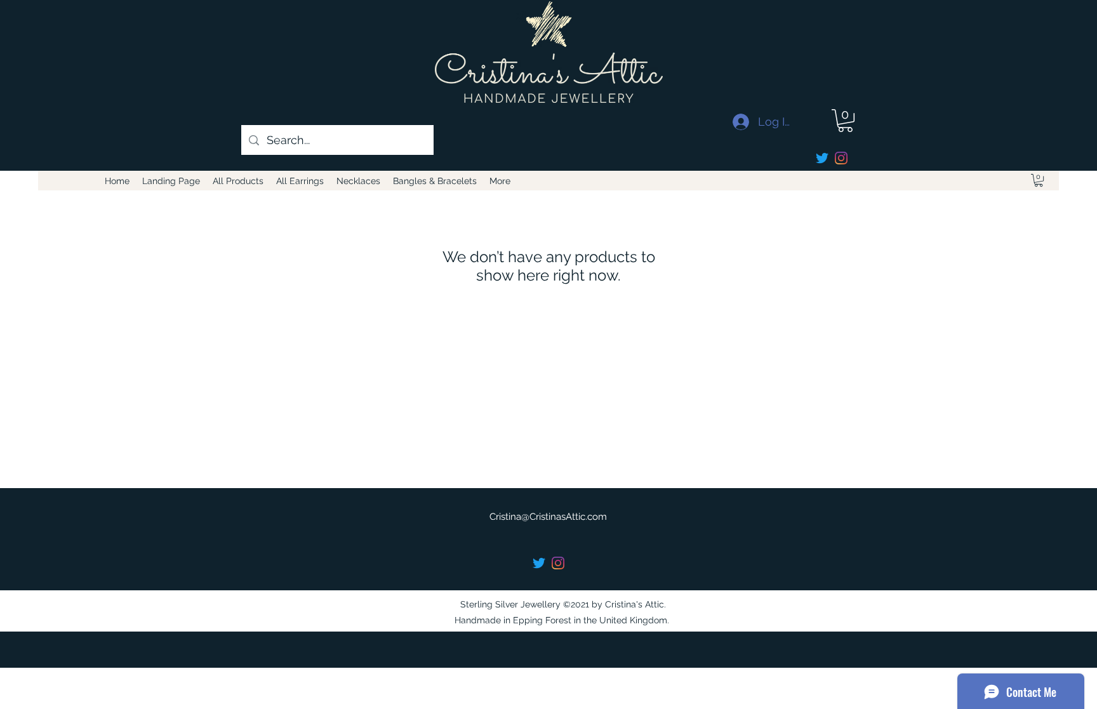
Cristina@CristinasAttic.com (548, 516)
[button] (845, 120)
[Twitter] (822, 158)
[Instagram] (841, 158)
